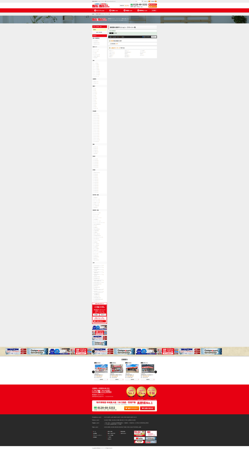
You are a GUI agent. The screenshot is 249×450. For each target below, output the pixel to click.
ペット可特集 (110, 435)
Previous (93, 351)
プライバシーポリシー (97, 435)
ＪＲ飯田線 (125, 423)
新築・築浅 (110, 431)
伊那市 (125, 417)
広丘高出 (134, 420)
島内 (123, 420)
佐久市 (135, 417)
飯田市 (115, 417)
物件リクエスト (154, 6)
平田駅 (124, 427)
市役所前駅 (135, 427)
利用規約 (95, 437)
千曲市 (122, 417)
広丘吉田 (106, 420)
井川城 (126, 420)
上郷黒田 (129, 420)
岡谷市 (132, 417)
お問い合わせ (153, 4)
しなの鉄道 (136, 423)
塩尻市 (118, 417)
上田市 (112, 417)
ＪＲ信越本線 (131, 423)
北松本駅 (112, 427)
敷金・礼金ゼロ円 (111, 433)
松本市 (105, 417)
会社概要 (95, 314)
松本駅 (105, 427)
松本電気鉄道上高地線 (143, 423)
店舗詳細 (101, 379)
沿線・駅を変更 (99, 32)
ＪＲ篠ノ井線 (107, 423)
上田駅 (139, 427)
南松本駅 (121, 427)
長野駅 (108, 427)
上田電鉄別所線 (113, 424)
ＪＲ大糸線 (107, 424)
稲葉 (118, 420)
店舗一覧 (102, 314)
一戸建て (109, 437)
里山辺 (115, 420)
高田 (121, 420)
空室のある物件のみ (147, 36)
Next (155, 351)
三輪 (112, 420)
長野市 (108, 417)
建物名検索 (123, 431)
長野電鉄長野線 (119, 423)
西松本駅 (117, 427)
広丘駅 (131, 427)
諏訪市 (128, 417)
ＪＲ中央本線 (112, 43)
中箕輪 (109, 420)
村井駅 (128, 427)
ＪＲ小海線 (119, 424)
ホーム (94, 431)
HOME (93, 14)
